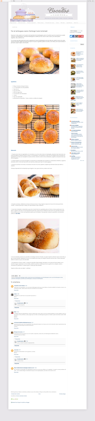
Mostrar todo (82, 160)
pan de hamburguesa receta (57, 277)
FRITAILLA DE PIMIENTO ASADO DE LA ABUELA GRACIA (77, 148)
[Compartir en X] (14, 275)
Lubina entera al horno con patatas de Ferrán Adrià (79, 110)
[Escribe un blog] (13, 275)
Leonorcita (16, 349)
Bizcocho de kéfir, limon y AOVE (77, 151)
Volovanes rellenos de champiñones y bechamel (80, 91)
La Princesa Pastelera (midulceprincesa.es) (22, 322)
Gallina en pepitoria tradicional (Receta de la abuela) (80, 59)
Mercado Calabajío (75, 125)
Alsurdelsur (73, 150)
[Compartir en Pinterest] (17, 275)
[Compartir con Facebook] (15, 275)
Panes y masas (40, 22)
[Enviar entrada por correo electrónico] (19, 275)
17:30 (27, 303)
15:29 (18, 311)
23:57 (20, 349)
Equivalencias (69, 22)
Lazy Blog (73, 156)
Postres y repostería (31, 22)
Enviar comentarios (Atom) (21, 395)
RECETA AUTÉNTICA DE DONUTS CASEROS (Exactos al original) (79, 53)
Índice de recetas (21, 22)
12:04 (35, 367)
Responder (16, 290)
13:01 (26, 285)
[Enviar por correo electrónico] (12, 275)
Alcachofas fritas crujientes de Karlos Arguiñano (80, 72)
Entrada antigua (62, 393)
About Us (76, 22)
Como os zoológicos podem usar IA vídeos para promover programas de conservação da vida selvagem (77, 136)
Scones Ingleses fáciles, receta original (79, 103)
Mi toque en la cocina (18, 332)
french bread (17, 277)
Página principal (13, 22)
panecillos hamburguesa (16, 278)
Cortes (57, 22)
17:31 (27, 359)
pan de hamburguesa (37, 277)
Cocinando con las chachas (19, 285)
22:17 (24, 332)
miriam (15, 294)
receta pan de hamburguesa (37, 278)
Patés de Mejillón (74, 131)
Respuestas (17, 300)
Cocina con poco (74, 133)
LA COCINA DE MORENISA (76, 130)
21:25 (32, 322)
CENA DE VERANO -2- (75, 154)
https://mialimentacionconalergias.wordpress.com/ (24, 367)
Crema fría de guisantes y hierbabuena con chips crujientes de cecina (76, 158)
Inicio (40, 393)
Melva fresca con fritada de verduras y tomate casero (80, 97)
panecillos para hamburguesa (26, 278)
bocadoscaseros (20, 303)
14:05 (18, 294)
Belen (15, 311)
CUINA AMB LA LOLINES (75, 153)
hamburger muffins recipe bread (26, 277)
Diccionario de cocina (49, 22)
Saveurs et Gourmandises (76, 142)
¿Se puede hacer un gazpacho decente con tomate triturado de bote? (77, 127)
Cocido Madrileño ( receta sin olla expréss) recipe (79, 65)
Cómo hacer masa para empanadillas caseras (80, 78)
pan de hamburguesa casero (46, 277)
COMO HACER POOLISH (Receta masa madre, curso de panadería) (80, 85)
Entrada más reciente (15, 393)
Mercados (63, 22)
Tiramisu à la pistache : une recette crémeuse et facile (76, 144)
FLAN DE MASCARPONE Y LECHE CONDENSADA (77, 123)
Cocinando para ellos (75, 121)
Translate (79, 32)
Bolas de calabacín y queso (76, 140)
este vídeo (18, 213)
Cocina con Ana (74, 146)
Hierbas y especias (75, 139)
